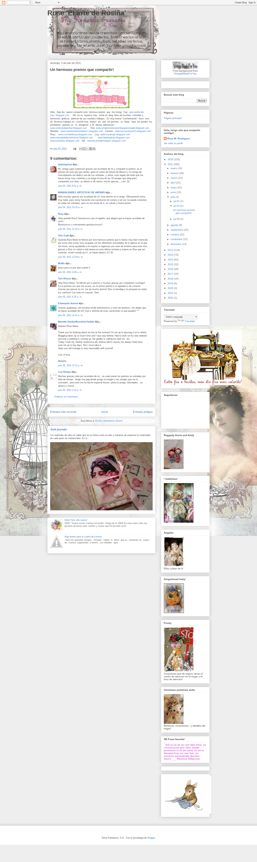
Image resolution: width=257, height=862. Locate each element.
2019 (171, 283)
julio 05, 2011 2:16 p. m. (70, 390)
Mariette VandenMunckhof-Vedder (76, 321)
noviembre (177, 239)
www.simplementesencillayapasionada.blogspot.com (122, 128)
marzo (174, 177)
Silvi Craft (63, 235)
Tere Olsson (64, 278)
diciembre (176, 244)
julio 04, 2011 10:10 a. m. (70, 207)
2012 (171, 250)
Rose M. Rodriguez (178, 138)
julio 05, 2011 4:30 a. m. (70, 296)
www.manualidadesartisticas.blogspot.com (71, 137)
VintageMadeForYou (185, 73)
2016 (171, 269)
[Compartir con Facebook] (90, 148)
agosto (175, 225)
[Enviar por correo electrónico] (81, 148)
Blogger (151, 837)
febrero (175, 173)
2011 (171, 164)
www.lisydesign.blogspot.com (115, 134)
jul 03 (177, 205)
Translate (190, 321)
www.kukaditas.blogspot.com (65, 140)
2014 (171, 259)
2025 (171, 297)
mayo (174, 187)
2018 (171, 278)
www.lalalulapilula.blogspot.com (114, 137)
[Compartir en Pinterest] (94, 148)
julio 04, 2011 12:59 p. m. (70, 257)
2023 (171, 293)
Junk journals (58, 429)
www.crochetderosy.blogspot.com (75, 134)
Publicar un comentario (66, 396)
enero (174, 168)
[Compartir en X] (87, 148)
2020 (171, 288)
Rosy (60, 214)
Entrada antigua (143, 411)
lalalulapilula (65, 164)
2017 (171, 273)
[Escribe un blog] (84, 148)
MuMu (61, 263)
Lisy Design (64, 372)
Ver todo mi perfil (173, 143)
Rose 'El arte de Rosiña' (86, 13)
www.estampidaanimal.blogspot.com (68, 128)
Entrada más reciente (63, 411)
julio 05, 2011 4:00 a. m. (70, 272)
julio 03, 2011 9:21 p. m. (70, 185)
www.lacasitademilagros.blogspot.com (106, 140)
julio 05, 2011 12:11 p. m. (70, 365)
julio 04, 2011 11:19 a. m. (70, 229)
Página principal (172, 118)
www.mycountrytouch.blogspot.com (133, 131)
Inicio (104, 411)
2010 (171, 159)
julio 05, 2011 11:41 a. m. (70, 315)
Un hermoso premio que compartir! (184, 211)
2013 (171, 254)
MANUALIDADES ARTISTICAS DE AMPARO (81, 192)
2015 (171, 264)
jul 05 (177, 219)
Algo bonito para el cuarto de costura (83, 536)
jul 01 (177, 201)
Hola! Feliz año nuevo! (76, 520)
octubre (175, 234)
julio (173, 196)
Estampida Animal (68, 303)
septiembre (177, 229)
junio (174, 192)
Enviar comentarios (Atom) (108, 420)
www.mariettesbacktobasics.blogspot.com (81, 131)
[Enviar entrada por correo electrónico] (74, 148)
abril (173, 182)
